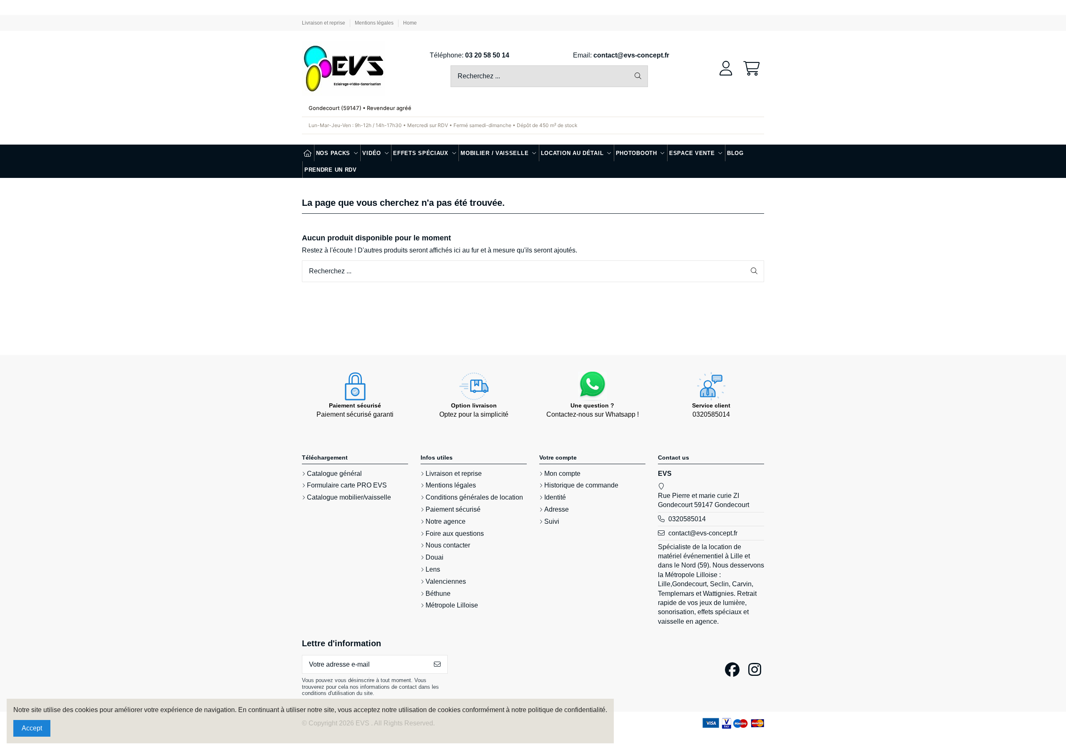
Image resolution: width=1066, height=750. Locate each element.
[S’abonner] (437, 664)
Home (410, 23)
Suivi (551, 521)
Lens (433, 569)
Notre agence (446, 521)
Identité (555, 497)
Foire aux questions (455, 533)
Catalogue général (334, 473)
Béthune (438, 593)
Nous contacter (448, 545)
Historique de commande (581, 485)
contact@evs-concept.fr (631, 55)
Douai (434, 557)
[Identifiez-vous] (726, 68)
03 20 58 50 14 (487, 55)
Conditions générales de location (474, 497)
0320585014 (687, 518)
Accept (32, 728)
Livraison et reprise (324, 23)
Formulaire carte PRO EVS (347, 485)
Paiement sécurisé (453, 509)
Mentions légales (375, 23)
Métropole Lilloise (452, 605)
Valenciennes (446, 581)
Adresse (556, 509)
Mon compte (562, 473)
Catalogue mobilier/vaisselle (349, 497)
